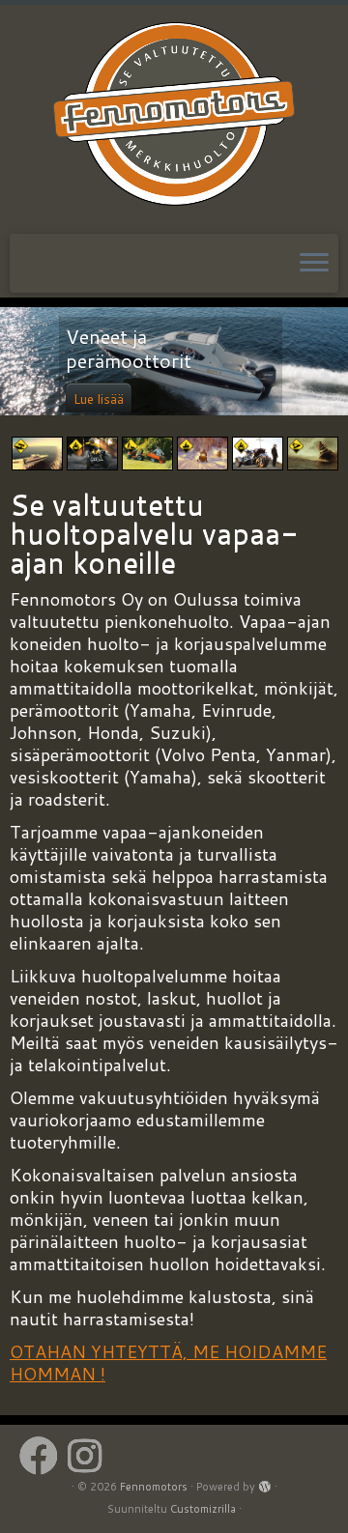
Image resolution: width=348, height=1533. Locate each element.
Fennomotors (154, 1486)
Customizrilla (203, 1509)
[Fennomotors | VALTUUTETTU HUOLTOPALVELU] (174, 116)
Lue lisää (98, 398)
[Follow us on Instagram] (89, 1455)
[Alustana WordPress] (265, 1483)
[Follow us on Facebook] (43, 1455)
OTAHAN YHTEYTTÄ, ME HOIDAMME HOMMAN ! (168, 1362)
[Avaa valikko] (314, 263)
